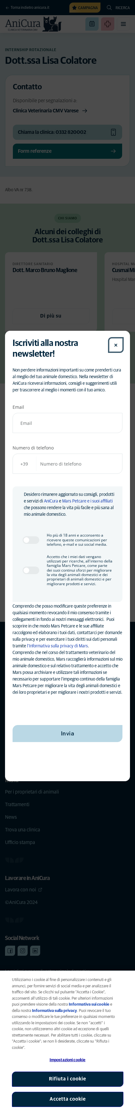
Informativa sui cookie (89, 1004)
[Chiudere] (115, 345)
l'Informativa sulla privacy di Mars (57, 646)
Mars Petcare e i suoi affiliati (87, 501)
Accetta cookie (68, 1099)
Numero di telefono (33, 448)
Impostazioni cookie (67, 1060)
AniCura (51, 501)
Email (18, 407)
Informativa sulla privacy (54, 1011)
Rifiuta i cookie (67, 1078)
